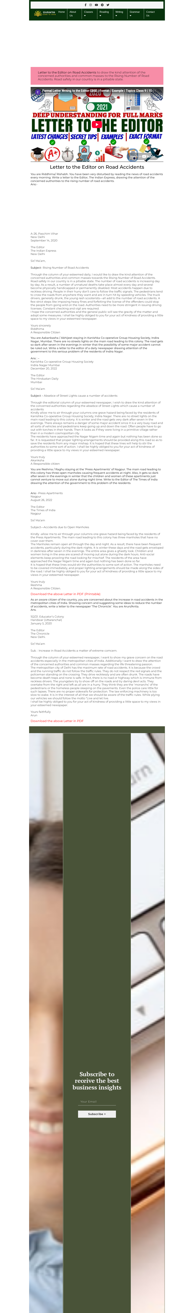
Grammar (135, 12)
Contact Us (150, 14)
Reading (104, 12)
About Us (73, 14)
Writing (119, 12)
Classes (88, 12)
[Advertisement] (97, 43)
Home (61, 12)
